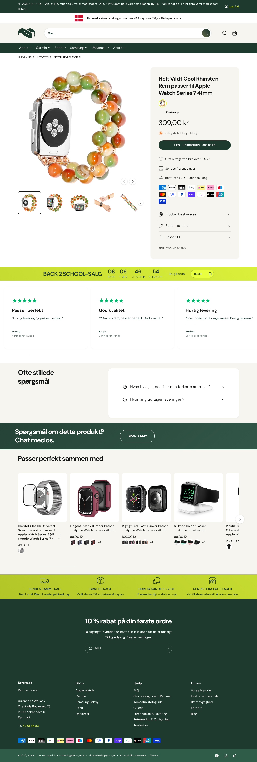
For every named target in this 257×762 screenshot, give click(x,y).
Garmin (41, 48)
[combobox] (127, 33)
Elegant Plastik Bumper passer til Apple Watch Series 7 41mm (92, 528)
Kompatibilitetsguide (148, 702)
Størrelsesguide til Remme (152, 696)
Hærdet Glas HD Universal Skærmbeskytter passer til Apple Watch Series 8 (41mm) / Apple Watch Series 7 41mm (39, 532)
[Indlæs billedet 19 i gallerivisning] (104, 202)
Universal (98, 48)
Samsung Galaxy (87, 702)
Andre (117, 48)
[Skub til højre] (132, 181)
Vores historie (201, 690)
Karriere (196, 708)
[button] (25, 48)
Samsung (77, 48)
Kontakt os (141, 725)
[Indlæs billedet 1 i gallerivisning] (29, 202)
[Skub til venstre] (124, 181)
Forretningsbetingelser (72, 755)
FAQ (136, 690)
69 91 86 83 (31, 726)
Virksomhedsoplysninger (102, 755)
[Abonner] (167, 648)
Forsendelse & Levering (150, 714)
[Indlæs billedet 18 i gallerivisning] (79, 202)
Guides (138, 708)
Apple (23, 48)
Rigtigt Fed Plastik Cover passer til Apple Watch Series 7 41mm (145, 528)
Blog (194, 714)
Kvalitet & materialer (205, 696)
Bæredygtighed (202, 702)
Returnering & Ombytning (151, 719)
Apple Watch (85, 690)
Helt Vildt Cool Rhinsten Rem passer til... (56, 57)
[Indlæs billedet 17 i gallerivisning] (54, 202)
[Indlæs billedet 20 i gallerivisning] (129, 202)
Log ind (234, 6)
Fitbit (58, 48)
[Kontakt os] (224, 33)
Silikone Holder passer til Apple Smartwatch (190, 528)
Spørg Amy (137, 436)
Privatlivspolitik (47, 755)
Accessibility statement (132, 755)
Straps (30, 755)
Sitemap (154, 755)
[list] (128, 18)
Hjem (21, 57)
